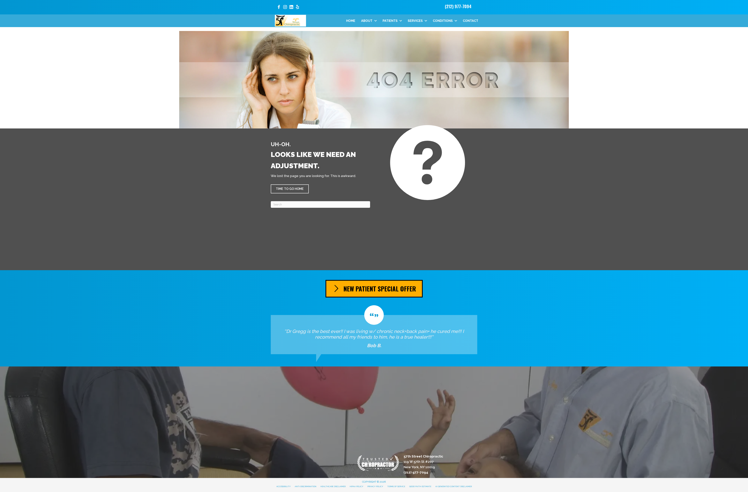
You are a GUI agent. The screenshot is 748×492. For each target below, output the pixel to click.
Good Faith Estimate (420, 486)
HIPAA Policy (356, 486)
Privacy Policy (375, 486)
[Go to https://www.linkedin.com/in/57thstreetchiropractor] (291, 7)
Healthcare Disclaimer (333, 486)
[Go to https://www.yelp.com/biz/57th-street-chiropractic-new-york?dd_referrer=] (297, 7)
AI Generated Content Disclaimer (453, 486)
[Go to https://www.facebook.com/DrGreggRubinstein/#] (279, 8)
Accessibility (283, 486)
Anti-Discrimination (305, 486)
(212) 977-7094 (458, 6)
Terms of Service (396, 486)
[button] (290, 188)
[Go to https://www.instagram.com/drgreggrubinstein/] (285, 7)
